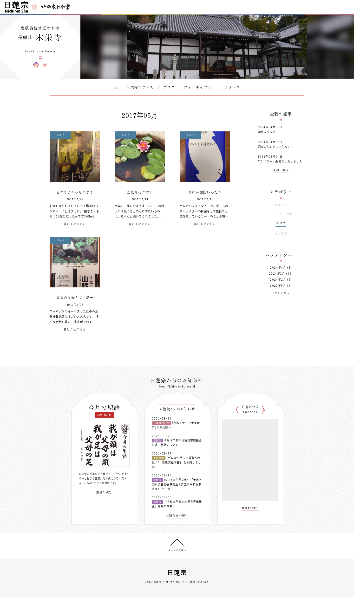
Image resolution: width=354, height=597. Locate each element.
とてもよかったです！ (74, 192)
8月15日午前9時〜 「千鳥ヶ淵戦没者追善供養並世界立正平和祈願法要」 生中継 (177, 484)
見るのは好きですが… (74, 297)
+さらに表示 (280, 293)
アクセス (232, 87)
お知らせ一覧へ (177, 515)
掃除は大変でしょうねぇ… (275, 146)
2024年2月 (278, 279)
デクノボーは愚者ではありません (279, 161)
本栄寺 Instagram (36, 65)
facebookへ (250, 507)
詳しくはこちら (75, 224)
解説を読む (104, 492)
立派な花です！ (140, 192)
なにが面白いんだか (205, 192)
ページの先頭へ (177, 550)
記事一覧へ (281, 170)
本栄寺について (140, 87)
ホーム (115, 87)
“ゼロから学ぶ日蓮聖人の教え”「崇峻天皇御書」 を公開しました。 (176, 462)
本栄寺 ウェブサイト (44, 65)
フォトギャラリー (200, 87)
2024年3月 (277, 273)
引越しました (266, 131)
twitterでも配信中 (98, 483)
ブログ (169, 87)
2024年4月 (278, 267)
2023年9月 (278, 285)
